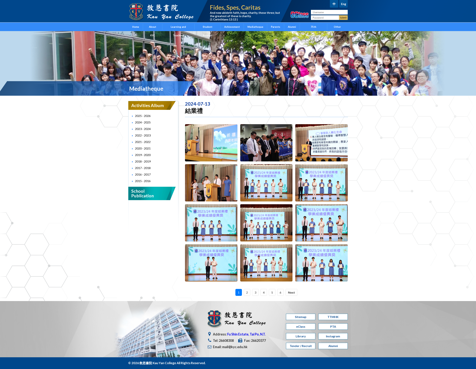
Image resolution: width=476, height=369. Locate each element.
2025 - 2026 (143, 115)
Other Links (337, 28)
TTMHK (333, 317)
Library (301, 336)
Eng (343, 4)
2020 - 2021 (143, 148)
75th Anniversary (313, 28)
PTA (333, 326)
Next (291, 292)
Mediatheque (255, 26)
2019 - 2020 (143, 155)
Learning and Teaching (178, 28)
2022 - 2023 (143, 135)
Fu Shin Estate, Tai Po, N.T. (246, 334)
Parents (275, 26)
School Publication (142, 193)
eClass (300, 326)
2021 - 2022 (143, 142)
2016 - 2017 (143, 174)
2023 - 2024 (143, 129)
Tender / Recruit (301, 346)
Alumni (292, 26)
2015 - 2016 (143, 181)
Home (135, 26)
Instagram (333, 336)
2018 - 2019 (143, 161)
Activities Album (147, 105)
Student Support (207, 28)
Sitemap (300, 317)
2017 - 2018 (143, 168)
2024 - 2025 (143, 122)
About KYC (152, 28)
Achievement (232, 26)
